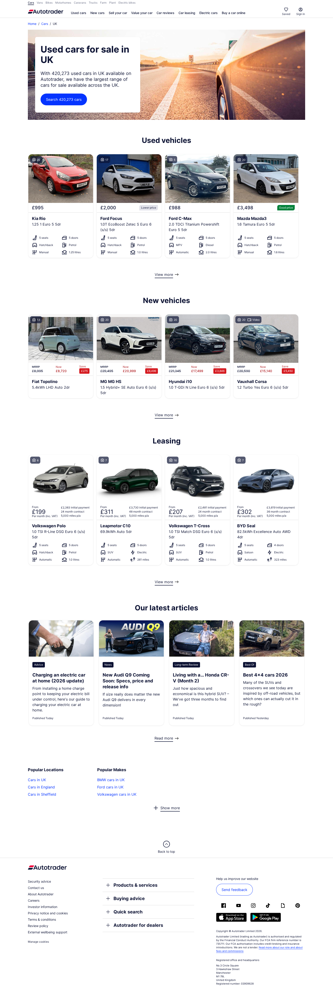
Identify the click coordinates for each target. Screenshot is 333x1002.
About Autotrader (40, 894)
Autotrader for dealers (138, 925)
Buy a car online (233, 13)
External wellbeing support (47, 932)
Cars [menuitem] (31, 2)
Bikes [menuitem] (49, 2)
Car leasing (187, 13)
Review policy (38, 926)
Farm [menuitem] (103, 2)
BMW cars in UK (111, 780)
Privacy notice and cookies (48, 913)
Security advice (39, 881)
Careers (33, 900)
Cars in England (41, 787)
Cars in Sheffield (42, 794)
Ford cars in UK (110, 787)
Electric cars (208, 13)
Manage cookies (38, 941)
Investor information (42, 907)
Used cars (78, 13)
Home (32, 24)
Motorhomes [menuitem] (63, 2)
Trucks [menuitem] (93, 2)
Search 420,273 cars (64, 99)
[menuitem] (78, 13)
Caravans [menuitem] (80, 2)
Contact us (36, 888)
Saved (286, 14)
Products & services (135, 885)
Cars (44, 24)
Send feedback (234, 889)
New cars (97, 13)
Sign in (300, 14)
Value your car (141, 13)
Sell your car (118, 13)
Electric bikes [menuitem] (126, 2)
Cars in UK (37, 780)
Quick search (127, 912)
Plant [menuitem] (112, 2)
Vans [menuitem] (40, 2)
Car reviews (165, 13)
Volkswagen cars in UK (116, 794)
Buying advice (129, 898)
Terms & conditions (42, 919)
